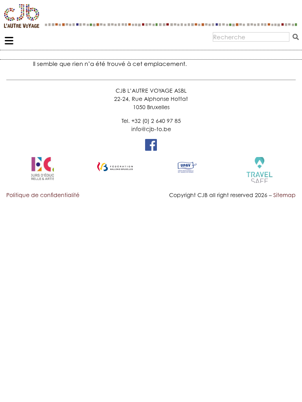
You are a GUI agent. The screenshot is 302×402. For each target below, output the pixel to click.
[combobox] (251, 37)
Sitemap (284, 195)
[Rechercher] (297, 37)
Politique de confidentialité (42, 195)
